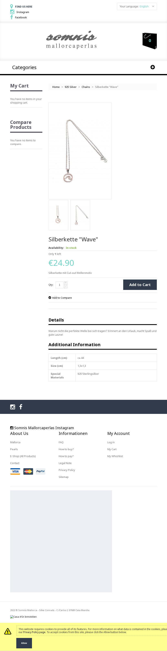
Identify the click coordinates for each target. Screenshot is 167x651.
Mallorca (15, 442)
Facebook (21, 17)
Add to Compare (62, 298)
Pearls (14, 449)
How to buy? (66, 449)
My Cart (111, 449)
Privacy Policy (67, 470)
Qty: (50, 284)
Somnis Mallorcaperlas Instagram (44, 427)
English (144, 6)
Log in (111, 442)
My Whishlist (115, 456)
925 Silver (71, 87)
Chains (86, 87)
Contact (14, 463)
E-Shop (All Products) (23, 456)
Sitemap (64, 477)
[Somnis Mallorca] (71, 40)
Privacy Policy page (34, 632)
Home (56, 87)
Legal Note (65, 463)
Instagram (22, 12)
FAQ (61, 442)
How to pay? (66, 456)
